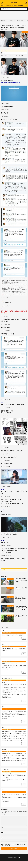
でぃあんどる (17, 857)
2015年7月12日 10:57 (7, 729)
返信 (23, 638)
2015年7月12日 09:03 (7, 661)
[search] (25, 9)
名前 (2, 827)
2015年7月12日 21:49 (7, 792)
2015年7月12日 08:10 (7, 632)
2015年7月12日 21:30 (7, 771)
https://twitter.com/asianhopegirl (10, 82)
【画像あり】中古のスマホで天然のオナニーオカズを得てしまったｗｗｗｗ (21, 598)
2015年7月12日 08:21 (7, 646)
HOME (3, 20)
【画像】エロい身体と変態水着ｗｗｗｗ (21, 588)
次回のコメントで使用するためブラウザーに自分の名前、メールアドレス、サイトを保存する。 (13, 845)
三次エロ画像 (8, 5)
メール (2, 832)
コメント (3, 814)
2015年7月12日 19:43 (7, 751)
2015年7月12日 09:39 (7, 680)
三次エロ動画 (14, 5)
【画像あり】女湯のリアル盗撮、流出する (21, 616)
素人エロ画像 (20, 5)
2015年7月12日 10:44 (7, 709)
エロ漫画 (2, 5)
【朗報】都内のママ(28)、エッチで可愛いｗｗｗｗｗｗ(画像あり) (21, 580)
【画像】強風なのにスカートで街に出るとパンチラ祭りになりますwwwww (21, 607)
